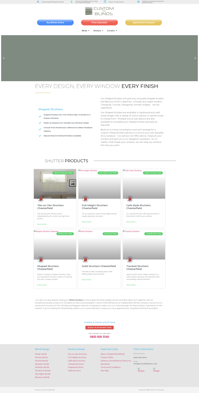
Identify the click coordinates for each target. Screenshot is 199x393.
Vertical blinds (41, 361)
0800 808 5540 (99, 336)
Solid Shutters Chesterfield (99, 266)
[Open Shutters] (102, 30)
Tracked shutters (76, 364)
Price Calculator (99, 22)
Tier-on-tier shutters (77, 354)
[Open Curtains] (116, 30)
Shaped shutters (75, 367)
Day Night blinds (42, 374)
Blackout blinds (42, 377)
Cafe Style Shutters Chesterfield (138, 207)
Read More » (42, 224)
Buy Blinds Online (55, 22)
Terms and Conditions (111, 367)
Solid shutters (74, 371)
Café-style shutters (76, 361)
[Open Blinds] (89, 30)
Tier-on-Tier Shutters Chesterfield (50, 207)
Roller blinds (41, 354)
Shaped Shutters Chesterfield (48, 267)
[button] (3, 58)
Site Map (105, 371)
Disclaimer (105, 364)
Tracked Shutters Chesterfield (137, 267)
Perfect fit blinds (42, 371)
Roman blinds (41, 357)
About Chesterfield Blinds (112, 354)
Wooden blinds (42, 364)
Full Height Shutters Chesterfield (95, 207)
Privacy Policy (107, 357)
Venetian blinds (42, 367)
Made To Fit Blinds (157, 390)
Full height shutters (77, 357)
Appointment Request (144, 22)
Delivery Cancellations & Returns (116, 361)
